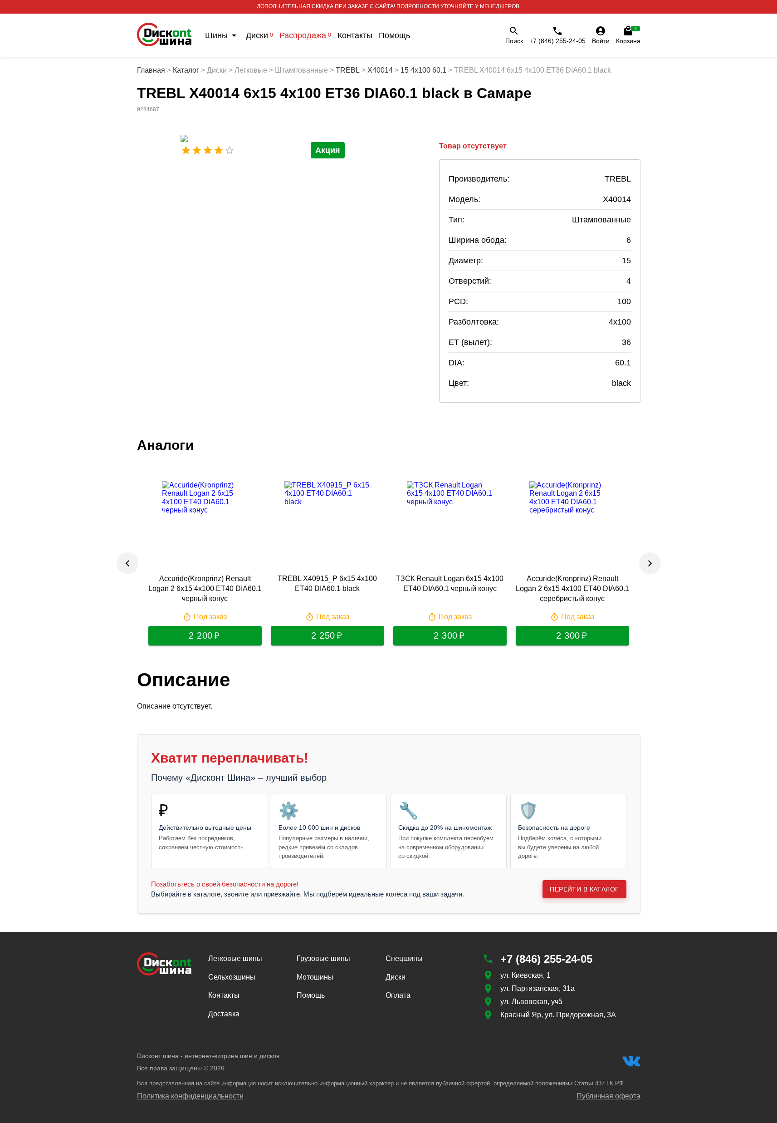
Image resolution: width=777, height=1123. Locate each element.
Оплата (398, 995)
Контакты (354, 35)
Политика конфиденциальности (190, 1096)
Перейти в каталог (584, 889)
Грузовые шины (323, 958)
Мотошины (315, 977)
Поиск (514, 40)
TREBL (348, 70)
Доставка (223, 1014)
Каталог (186, 70)
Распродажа (305, 35)
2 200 (201, 635)
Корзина (628, 35)
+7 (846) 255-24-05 (557, 40)
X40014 (380, 70)
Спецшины (404, 958)
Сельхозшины (231, 977)
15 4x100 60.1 (423, 70)
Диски (259, 35)
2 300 (446, 635)
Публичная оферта (608, 1096)
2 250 (323, 635)
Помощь (394, 35)
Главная (151, 70)
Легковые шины (235, 958)
